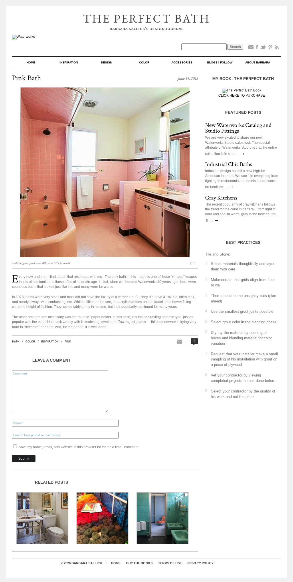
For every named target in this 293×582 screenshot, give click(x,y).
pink (68, 341)
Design (106, 62)
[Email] (251, 48)
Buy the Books (139, 563)
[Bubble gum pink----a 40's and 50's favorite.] (105, 256)
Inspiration (69, 62)
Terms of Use (170, 563)
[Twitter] (263, 48)
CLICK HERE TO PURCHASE (241, 95)
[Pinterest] (270, 48)
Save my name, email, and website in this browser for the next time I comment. (79, 447)
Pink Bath (26, 78)
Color (144, 62)
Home (31, 62)
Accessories (182, 62)
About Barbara (257, 62)
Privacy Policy (200, 563)
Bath (15, 341)
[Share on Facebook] (257, 48)
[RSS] (276, 48)
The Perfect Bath (146, 18)
